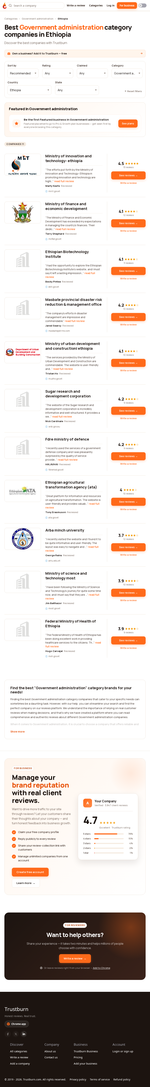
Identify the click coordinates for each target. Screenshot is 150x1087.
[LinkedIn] (24, 1034)
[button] (23, 73)
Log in (111, 5)
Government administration (37, 18)
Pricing (78, 1057)
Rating (46, 65)
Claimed (82, 65)
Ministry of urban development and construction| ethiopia (72, 346)
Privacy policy (78, 1079)
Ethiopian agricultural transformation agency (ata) (71, 485)
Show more (17, 731)
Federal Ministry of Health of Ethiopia (70, 623)
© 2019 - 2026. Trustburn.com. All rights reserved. (35, 1079)
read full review (64, 181)
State (58, 82)
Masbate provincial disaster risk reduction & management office (73, 302)
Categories (96, 5)
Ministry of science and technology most (66, 576)
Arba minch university (64, 530)
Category (118, 65)
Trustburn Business (86, 1051)
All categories (18, 1051)
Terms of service (100, 1079)
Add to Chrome (101, 968)
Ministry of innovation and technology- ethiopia (68, 158)
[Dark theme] (142, 5)
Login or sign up (122, 1051)
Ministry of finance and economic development (66, 206)
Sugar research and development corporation (68, 394)
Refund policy (121, 1079)
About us (50, 1051)
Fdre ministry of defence (67, 439)
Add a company (20, 1063)
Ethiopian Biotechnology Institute (67, 254)
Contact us (51, 1057)
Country (13, 82)
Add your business (85, 1063)
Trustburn (16, 1009)
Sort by (12, 65)
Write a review (76, 5)
